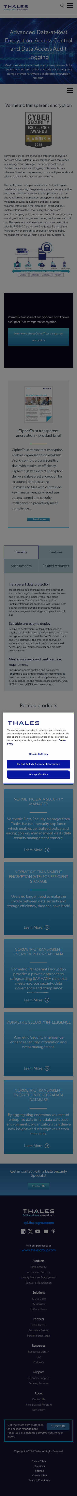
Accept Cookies (38, 774)
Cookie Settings (38, 754)
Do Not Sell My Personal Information (38, 764)
